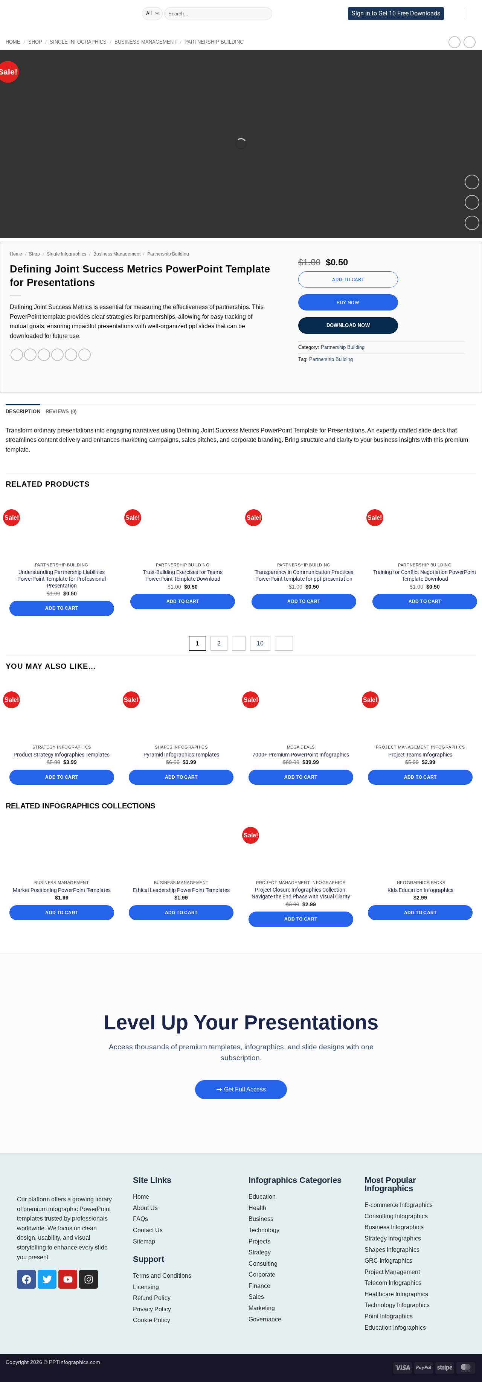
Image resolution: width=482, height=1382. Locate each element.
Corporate (262, 1274)
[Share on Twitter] (30, 355)
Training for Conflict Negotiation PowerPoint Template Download (424, 575)
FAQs (140, 1218)
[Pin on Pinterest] (57, 355)
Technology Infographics (397, 1305)
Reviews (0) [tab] (57, 411)
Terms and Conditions (162, 1275)
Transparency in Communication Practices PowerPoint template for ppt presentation (304, 575)
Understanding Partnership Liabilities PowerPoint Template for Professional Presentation (61, 579)
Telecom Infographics (393, 1282)
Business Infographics (394, 1227)
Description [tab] (22, 411)
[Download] (472, 223)
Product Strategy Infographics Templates (62, 755)
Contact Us (147, 1230)
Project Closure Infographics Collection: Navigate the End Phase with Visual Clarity (301, 893)
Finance (259, 1285)
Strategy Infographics (393, 1238)
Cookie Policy (151, 1320)
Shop (32, 42)
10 (261, 643)
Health (257, 1208)
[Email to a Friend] (44, 355)
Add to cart (348, 279)
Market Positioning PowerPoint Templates (62, 890)
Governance (264, 1319)
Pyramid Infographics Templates (181, 755)
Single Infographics (72, 42)
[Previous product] (469, 42)
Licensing (146, 1287)
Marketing (262, 1308)
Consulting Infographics (396, 1216)
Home (12, 42)
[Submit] (264, 13)
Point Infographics (389, 1316)
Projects (259, 1241)
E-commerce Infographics (398, 1204)
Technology (264, 1230)
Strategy (260, 1252)
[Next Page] (284, 643)
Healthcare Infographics (396, 1294)
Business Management (133, 42)
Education (262, 1196)
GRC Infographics (388, 1260)
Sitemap (144, 1241)
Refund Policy (151, 1297)
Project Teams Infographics (420, 755)
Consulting (263, 1263)
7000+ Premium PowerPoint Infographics (300, 755)
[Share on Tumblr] (84, 355)
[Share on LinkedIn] (71, 355)
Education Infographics (395, 1327)
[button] (134, 13)
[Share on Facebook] (17, 355)
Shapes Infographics (392, 1249)
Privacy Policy (151, 1309)
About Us (145, 1208)
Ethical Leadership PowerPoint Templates (181, 890)
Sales (256, 1296)
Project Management (392, 1271)
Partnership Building (196, 42)
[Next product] (455, 42)
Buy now (348, 302)
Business (261, 1218)
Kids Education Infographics (420, 890)
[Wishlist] (472, 202)
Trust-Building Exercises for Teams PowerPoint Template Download (183, 575)
